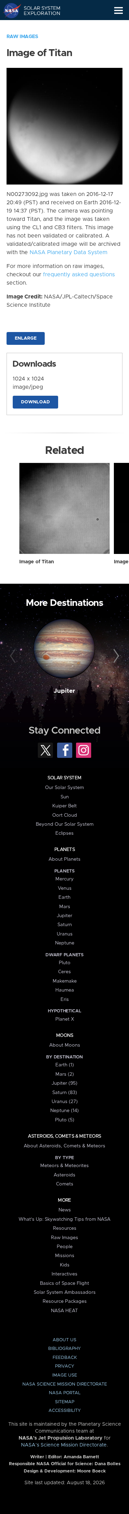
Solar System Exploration (38, 10)
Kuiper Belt (64, 806)
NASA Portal (64, 1393)
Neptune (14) (64, 1110)
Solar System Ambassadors (65, 1292)
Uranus (65, 934)
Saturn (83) (64, 1092)
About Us (64, 1340)
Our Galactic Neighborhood (38, 26)
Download (35, 402)
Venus (65, 888)
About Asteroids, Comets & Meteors (64, 1146)
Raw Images (22, 36)
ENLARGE (25, 338)
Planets (64, 849)
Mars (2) (64, 1074)
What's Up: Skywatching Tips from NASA (64, 1219)
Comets (64, 1184)
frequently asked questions (79, 274)
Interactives (64, 1274)
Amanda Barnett (81, 1457)
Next (115, 656)
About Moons (64, 1045)
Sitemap (64, 1402)
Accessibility (65, 1410)
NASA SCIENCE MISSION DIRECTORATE (64, 1384)
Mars (64, 906)
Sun (65, 797)
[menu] (118, 10)
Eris (65, 999)
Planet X (64, 1019)
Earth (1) (64, 1065)
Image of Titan (36, 561)
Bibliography (64, 1348)
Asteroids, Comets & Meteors (64, 1136)
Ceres (64, 971)
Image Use (64, 1375)
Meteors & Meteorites (64, 1165)
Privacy (64, 1366)
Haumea (64, 990)
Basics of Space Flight (64, 1283)
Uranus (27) (65, 1101)
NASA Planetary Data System (68, 252)
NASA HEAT (64, 1310)
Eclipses (64, 833)
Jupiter (64, 691)
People (65, 1246)
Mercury (64, 879)
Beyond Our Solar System (65, 824)
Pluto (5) (64, 1120)
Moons (64, 1035)
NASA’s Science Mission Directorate (64, 1445)
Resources (64, 1228)
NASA (9, 10)
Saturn (64, 924)
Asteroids (64, 1175)
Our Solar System (64, 787)
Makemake (65, 981)
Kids (64, 1265)
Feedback (65, 1357)
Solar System (64, 778)
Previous (14, 656)
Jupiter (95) (64, 1083)
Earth (64, 897)
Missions (64, 1255)
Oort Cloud (64, 815)
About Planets (64, 859)
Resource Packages (65, 1301)
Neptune (64, 943)
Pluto (65, 962)
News (64, 1210)
